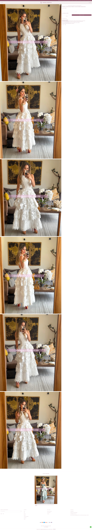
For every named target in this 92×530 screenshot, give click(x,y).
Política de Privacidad (49, 511)
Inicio (62, 5)
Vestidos (64, 5)
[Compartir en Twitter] (63, 24)
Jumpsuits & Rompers (26, 516)
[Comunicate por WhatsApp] (90, 527)
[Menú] (1, 2)
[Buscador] (2, 2)
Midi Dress (66, 5)
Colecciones (25, 517)
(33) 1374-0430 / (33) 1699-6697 (73, 512)
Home (24, 511)
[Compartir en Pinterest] (65, 24)
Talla (62, 10)
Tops (24, 512)
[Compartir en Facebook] (62, 24)
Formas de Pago (48, 512)
